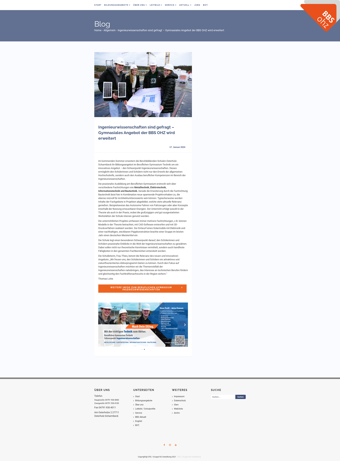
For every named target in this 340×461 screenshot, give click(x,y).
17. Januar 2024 (177, 147)
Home (97, 30)
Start (97, 5)
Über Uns (139, 5)
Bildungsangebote (116, 5)
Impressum (179, 396)
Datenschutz (180, 400)
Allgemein (110, 30)
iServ (176, 404)
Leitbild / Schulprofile (145, 409)
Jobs (197, 5)
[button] (101, 324)
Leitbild (155, 5)
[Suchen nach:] (223, 397)
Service (170, 5)
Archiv (177, 413)
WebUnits (178, 409)
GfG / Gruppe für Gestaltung (189, 457)
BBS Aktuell (140, 417)
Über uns (139, 404)
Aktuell (184, 5)
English (138, 421)
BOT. (205, 5)
